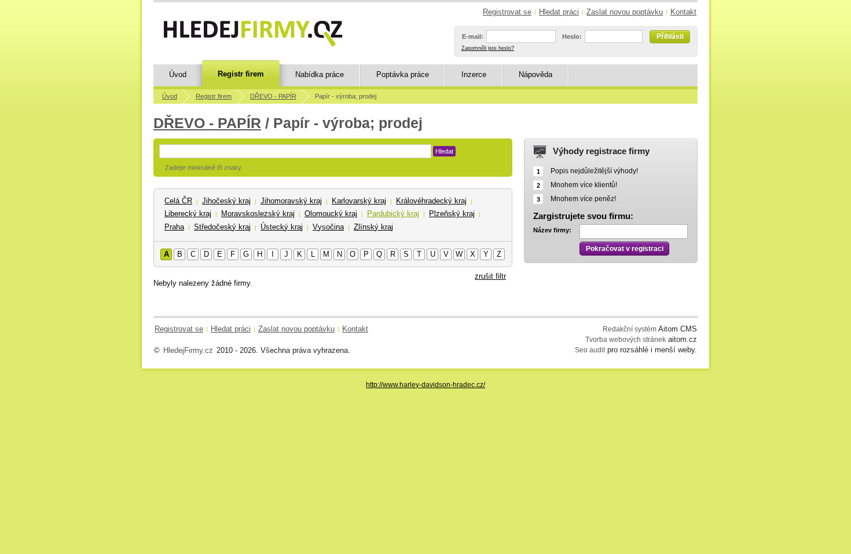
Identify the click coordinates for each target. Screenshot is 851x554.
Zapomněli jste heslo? (487, 48)
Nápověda (535, 74)
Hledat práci (559, 12)
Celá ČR (178, 200)
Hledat (444, 151)
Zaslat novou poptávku (624, 12)
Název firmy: (552, 230)
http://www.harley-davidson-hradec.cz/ (425, 384)
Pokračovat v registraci (624, 249)
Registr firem (241, 74)
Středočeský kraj (222, 227)
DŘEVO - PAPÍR (273, 96)
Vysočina (328, 227)
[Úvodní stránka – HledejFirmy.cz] (253, 34)
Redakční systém (629, 329)
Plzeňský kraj (452, 213)
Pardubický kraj (393, 213)
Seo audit (590, 349)
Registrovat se (507, 12)
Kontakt (683, 12)
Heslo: (572, 36)
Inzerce (473, 74)
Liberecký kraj (187, 213)
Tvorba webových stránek (625, 339)
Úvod (177, 74)
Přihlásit (670, 36)
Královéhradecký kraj (431, 200)
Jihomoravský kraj (291, 200)
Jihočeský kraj (226, 200)
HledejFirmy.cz (188, 350)
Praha (174, 227)
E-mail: (472, 36)
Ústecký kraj (282, 227)
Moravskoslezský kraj (258, 213)
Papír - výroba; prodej (345, 96)
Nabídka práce (319, 74)
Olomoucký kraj (331, 213)
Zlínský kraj (373, 227)
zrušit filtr (490, 276)
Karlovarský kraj (359, 200)
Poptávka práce (402, 74)
